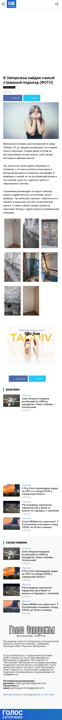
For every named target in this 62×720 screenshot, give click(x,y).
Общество (9, 87)
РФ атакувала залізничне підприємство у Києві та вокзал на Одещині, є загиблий (40, 508)
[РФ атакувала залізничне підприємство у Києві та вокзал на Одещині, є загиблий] (11, 507)
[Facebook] (35, 4)
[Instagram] (40, 4)
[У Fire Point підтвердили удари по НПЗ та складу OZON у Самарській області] (11, 490)
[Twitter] (45, 4)
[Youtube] (50, 4)
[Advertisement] (31, 40)
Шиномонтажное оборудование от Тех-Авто (29, 694)
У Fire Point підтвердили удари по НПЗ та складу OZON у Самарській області (40, 491)
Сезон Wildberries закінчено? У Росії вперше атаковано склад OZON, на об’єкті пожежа (40, 524)
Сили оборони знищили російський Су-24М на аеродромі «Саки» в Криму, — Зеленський (39, 403)
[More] (44, 98)
